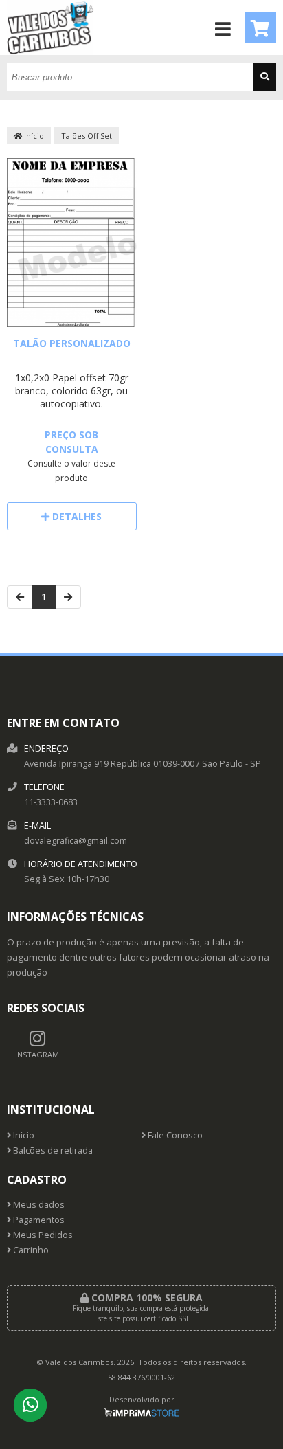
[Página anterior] (20, 597)
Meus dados (38, 1205)
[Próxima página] (68, 597)
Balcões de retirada (52, 1150)
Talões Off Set (86, 136)
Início (33, 136)
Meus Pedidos (42, 1235)
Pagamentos (38, 1220)
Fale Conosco (174, 1135)
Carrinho (30, 1250)
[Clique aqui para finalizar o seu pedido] (260, 27)
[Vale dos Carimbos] (50, 51)
